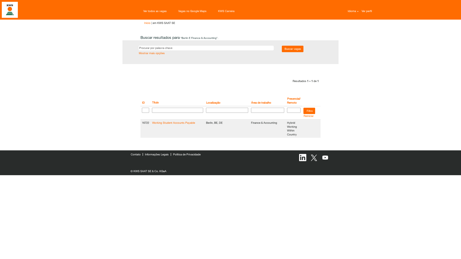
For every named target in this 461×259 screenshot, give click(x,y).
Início (147, 22)
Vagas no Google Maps (192, 11)
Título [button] (155, 102)
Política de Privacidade (187, 154)
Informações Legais (157, 154)
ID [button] (143, 102)
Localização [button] (213, 102)
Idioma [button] (352, 11)
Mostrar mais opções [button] (152, 53)
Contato (136, 154)
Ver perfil (367, 11)
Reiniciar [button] (309, 115)
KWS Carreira (226, 11)
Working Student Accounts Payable (173, 122)
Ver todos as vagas (155, 11)
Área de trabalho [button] (261, 102)
